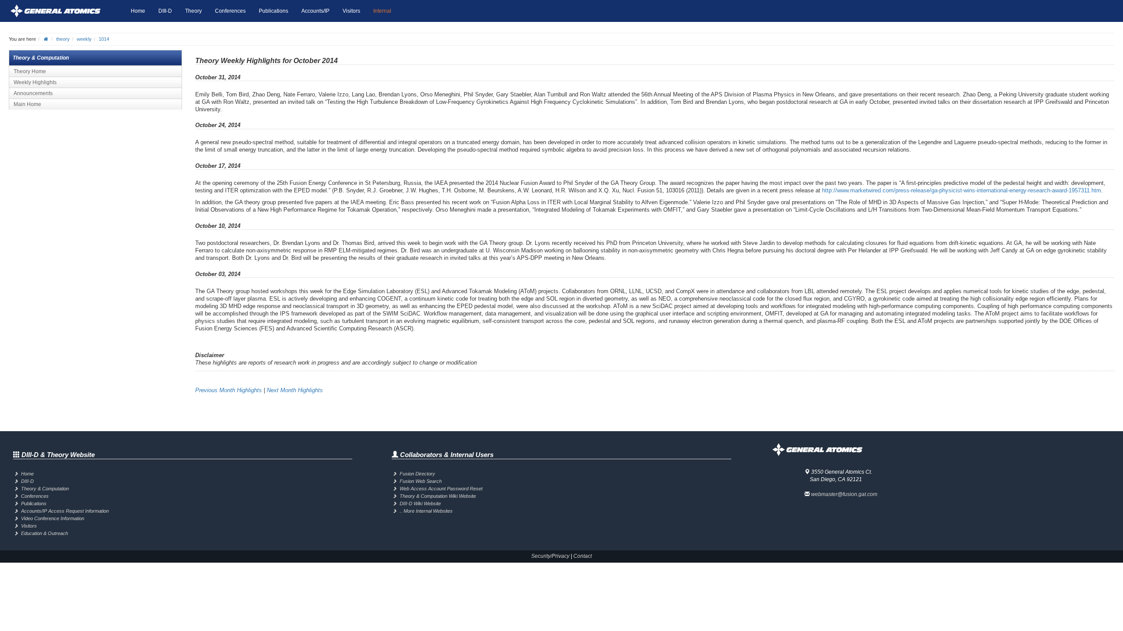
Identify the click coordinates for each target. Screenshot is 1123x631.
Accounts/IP (315, 11)
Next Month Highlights (295, 390)
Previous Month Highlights (228, 390)
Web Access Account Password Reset (441, 488)
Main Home (27, 104)
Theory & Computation (45, 488)
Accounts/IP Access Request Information (65, 511)
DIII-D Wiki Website (420, 503)
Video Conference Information (52, 518)
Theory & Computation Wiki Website (438, 496)
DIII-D (165, 11)
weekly (84, 39)
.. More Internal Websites (426, 511)
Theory (193, 11)
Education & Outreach (44, 533)
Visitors (351, 11)
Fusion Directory (417, 473)
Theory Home (30, 71)
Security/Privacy (550, 556)
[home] (46, 39)
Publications (273, 11)
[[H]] (66, 11)
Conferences (230, 11)
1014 (104, 39)
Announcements (33, 93)
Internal (382, 11)
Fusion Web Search (421, 481)
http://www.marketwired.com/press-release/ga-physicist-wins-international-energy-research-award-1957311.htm (961, 190)
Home (138, 11)
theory (63, 39)
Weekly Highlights (35, 82)
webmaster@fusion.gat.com (844, 494)
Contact (582, 556)
